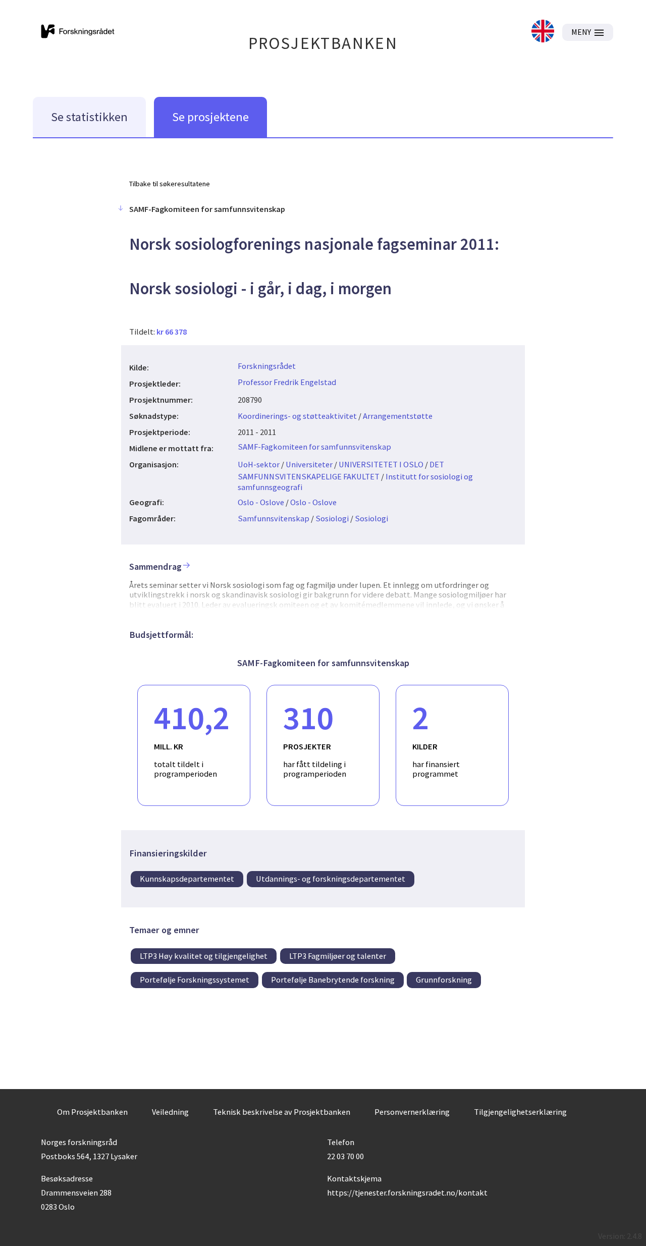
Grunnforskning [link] (444, 979)
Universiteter (309, 464)
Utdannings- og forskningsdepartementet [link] (330, 879)
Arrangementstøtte (398, 416)
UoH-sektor (259, 464)
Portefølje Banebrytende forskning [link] (333, 979)
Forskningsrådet (267, 366)
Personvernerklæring (412, 1112)
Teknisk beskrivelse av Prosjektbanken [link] (281, 1112)
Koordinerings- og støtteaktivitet (297, 416)
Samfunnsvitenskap (273, 518)
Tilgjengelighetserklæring (520, 1112)
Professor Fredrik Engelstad (287, 382)
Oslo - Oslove (261, 502)
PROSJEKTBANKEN (323, 43)
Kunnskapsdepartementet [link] (187, 879)
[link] (542, 32)
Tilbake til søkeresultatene (169, 183)
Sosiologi (332, 518)
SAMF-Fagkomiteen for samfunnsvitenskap (314, 447)
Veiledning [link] (170, 1112)
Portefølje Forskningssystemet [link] (194, 979)
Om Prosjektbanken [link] (92, 1112)
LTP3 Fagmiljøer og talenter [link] (337, 956)
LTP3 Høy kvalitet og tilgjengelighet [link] (203, 956)
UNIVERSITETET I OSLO (381, 464)
